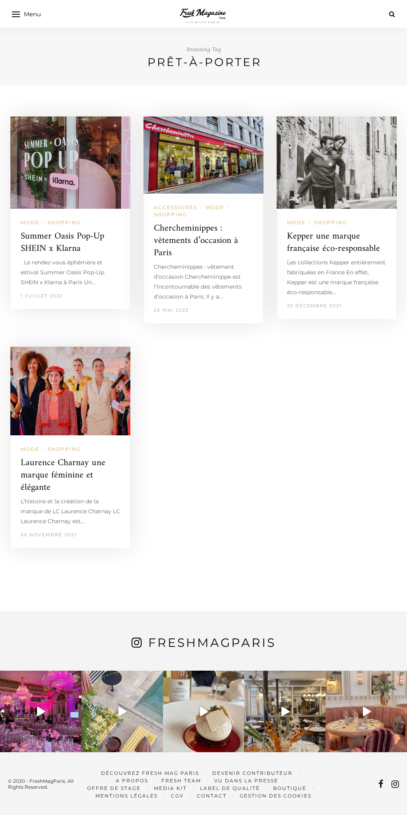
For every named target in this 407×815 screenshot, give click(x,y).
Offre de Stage (114, 788)
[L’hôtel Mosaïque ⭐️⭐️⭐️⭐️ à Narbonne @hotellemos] (122, 711)
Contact (212, 796)
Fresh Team (181, 781)
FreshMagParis (212, 642)
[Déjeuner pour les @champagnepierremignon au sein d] (203, 711)
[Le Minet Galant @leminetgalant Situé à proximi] (285, 711)
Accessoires (175, 207)
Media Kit (170, 788)
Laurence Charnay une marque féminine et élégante (63, 475)
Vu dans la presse (246, 781)
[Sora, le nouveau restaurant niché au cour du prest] (366, 711)
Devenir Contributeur (252, 773)
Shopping (64, 222)
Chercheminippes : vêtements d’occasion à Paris (196, 240)
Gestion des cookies (276, 796)
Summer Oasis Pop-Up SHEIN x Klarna (62, 242)
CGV (177, 796)
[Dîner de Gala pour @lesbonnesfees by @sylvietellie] (40, 711)
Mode (30, 222)
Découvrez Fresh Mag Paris (150, 773)
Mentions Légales (126, 796)
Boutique (289, 788)
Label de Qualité (230, 788)
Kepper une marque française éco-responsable (333, 242)
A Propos (132, 781)
